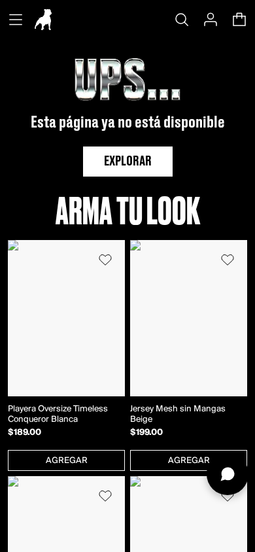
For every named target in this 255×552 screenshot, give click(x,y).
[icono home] (43, 19)
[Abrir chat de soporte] (227, 474)
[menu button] (16, 19)
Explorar (128, 161)
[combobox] (66, 460)
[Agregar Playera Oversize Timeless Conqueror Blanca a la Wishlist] (105, 259)
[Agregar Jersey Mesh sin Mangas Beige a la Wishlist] (227, 259)
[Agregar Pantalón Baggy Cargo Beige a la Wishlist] (227, 496)
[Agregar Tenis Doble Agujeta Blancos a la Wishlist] (105, 496)
